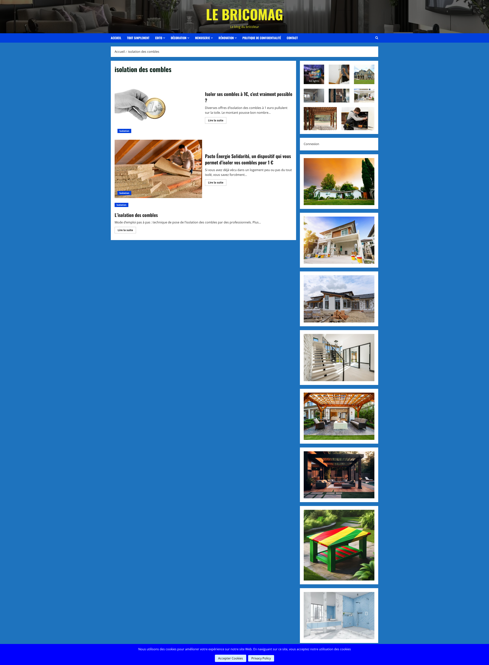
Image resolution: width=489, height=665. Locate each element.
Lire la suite (217, 121)
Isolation (124, 130)
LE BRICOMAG (244, 14)
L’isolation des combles (136, 214)
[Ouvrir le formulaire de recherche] (376, 37)
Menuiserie (202, 38)
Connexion (311, 144)
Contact (292, 38)
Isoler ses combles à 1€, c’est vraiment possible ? (158, 107)
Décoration (178, 38)
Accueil (116, 38)
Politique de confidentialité (261, 38)
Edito (158, 38)
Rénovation (226, 38)
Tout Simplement (138, 38)
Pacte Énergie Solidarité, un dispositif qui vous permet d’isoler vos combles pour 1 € (158, 169)
